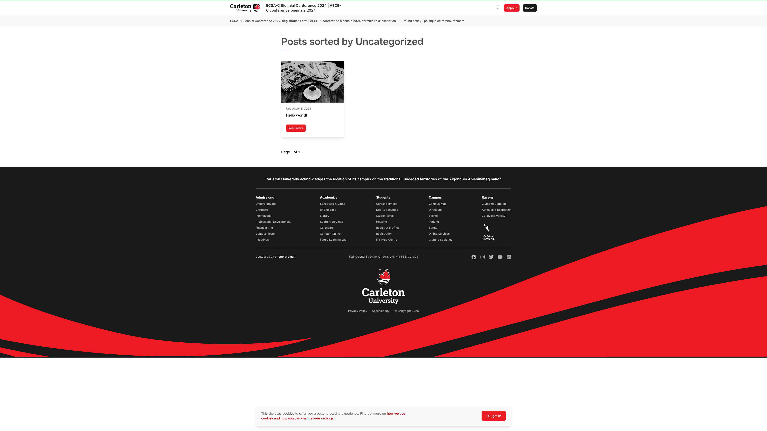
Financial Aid (264, 227)
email (291, 256)
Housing (381, 221)
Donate (530, 8)
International (264, 215)
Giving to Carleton (494, 203)
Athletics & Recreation (496, 209)
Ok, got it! (493, 416)
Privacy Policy (357, 310)
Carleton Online (330, 233)
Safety (433, 227)
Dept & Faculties (387, 209)
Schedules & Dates (332, 203)
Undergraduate (266, 203)
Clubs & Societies (440, 239)
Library (324, 215)
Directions (435, 209)
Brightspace (328, 209)
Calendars (327, 227)
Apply (510, 8)
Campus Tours (265, 233)
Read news (297, 129)
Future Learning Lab (333, 239)
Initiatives (262, 239)
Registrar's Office (387, 227)
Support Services (331, 221)
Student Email (385, 215)
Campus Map (438, 203)
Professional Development (273, 221)
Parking (434, 221)
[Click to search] (498, 8)
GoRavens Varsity (493, 215)
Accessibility (380, 310)
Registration (384, 233)
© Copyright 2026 (406, 310)
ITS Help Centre (386, 239)
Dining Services (439, 233)
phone (279, 256)
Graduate (262, 209)
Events (433, 215)
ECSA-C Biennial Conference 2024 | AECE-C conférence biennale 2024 (303, 7)
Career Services (386, 203)
